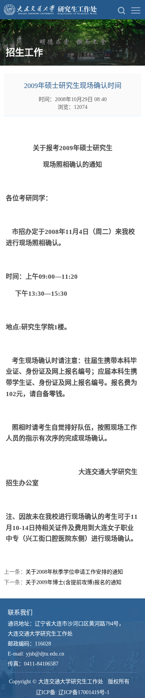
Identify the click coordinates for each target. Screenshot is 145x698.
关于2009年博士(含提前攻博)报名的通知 (73, 582)
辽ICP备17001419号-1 (83, 692)
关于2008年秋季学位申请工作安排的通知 (74, 572)
